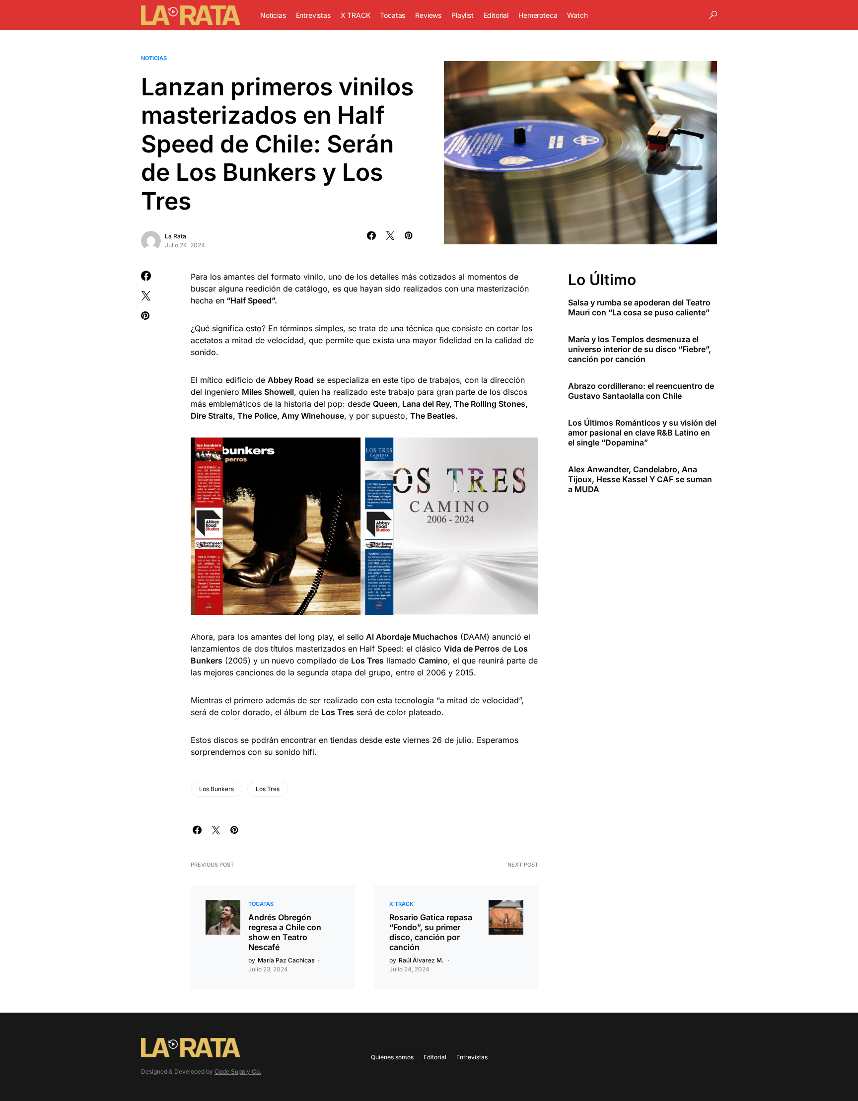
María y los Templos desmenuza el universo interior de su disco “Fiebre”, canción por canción (639, 349)
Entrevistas (472, 1057)
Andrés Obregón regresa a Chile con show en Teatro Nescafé (284, 932)
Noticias (154, 58)
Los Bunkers (216, 789)
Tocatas (261, 903)
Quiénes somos (392, 1057)
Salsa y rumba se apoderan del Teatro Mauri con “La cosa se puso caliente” (639, 307)
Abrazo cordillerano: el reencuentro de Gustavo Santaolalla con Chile (641, 391)
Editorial (435, 1057)
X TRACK (401, 903)
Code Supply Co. (237, 1071)
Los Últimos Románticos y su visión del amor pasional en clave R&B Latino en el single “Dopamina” (642, 432)
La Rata (175, 236)
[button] (713, 15)
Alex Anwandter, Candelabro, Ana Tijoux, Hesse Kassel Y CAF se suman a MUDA (640, 479)
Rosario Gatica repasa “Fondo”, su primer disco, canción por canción (430, 932)
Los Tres (268, 789)
